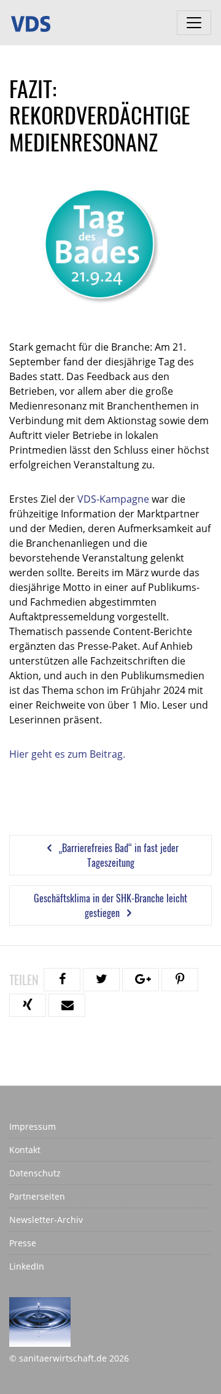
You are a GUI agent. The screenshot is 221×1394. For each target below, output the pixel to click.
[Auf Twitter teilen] (101, 979)
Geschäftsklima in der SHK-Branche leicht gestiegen (110, 905)
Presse (22, 1243)
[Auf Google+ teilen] (140, 979)
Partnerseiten (37, 1196)
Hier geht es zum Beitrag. (67, 754)
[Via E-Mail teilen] (66, 1005)
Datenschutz (35, 1173)
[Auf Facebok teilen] (62, 979)
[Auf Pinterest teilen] (179, 979)
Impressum (32, 1126)
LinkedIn (26, 1266)
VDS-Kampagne (113, 499)
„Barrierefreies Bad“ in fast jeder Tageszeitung (117, 855)
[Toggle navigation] (194, 22)
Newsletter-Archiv (46, 1219)
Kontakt (25, 1150)
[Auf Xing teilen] (27, 1005)
